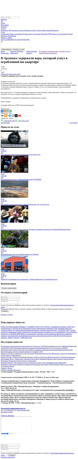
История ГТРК (46, 34)
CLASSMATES (9, 39)
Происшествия (40, 353)
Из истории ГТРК (47, 364)
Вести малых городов (61, 359)
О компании (5, 34)
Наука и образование (13, 355)
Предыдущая (5, 123)
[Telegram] (7, 111)
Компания (4, 364)
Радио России (56, 357)
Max (28, 39)
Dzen (19, 39)
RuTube (23, 39)
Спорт (24, 353)
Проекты (4, 27)
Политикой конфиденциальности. (13, 408)
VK (2, 39)
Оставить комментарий (9, 288)
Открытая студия (14, 361)
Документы (12, 36)
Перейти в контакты (8, 457)
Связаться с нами (18, 49)
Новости (4, 19)
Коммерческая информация (56, 363)
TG (16, 39)
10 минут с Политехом (28, 361)
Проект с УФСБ (6, 38)
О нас (3, 32)
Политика (30, 353)
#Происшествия (14, 74)
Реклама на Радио (23, 363)
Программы (5, 359)
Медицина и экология (59, 353)
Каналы (3, 357)
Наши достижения (16, 34)
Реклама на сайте (30, 30)
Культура (48, 353)
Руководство (27, 34)
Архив (9, 368)
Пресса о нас (56, 34)
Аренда (44, 363)
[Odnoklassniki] (5, 111)
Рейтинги (55, 30)
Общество (18, 353)
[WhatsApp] (10, 111)
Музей (70, 34)
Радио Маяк (47, 357)
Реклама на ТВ (6, 30)
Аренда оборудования (44, 30)
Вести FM (39, 357)
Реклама (3, 363)
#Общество (5, 74)
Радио (3, 23)
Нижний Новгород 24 (27, 357)
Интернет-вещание (68, 357)
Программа (5, 25)
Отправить (5, 311)
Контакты (64, 34)
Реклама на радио (17, 30)
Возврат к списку (7, 314)
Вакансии (4, 36)
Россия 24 (16, 357)
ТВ (2, 21)
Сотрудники (36, 34)
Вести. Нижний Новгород (44, 359)
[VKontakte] (2, 111)
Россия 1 (10, 357)
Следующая (73, 123)
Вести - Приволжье (16, 359)
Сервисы (4, 368)
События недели (29, 359)
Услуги (3, 28)
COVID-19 (11, 353)
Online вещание (6, 49)
